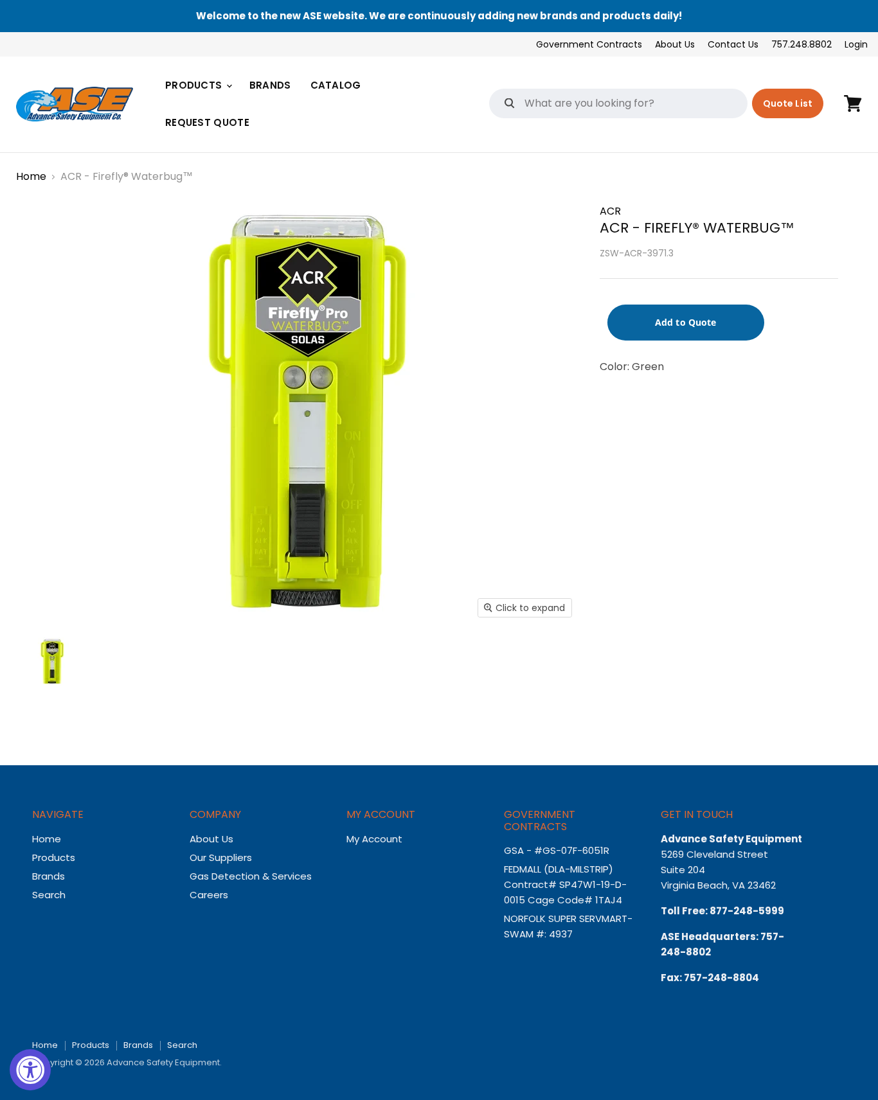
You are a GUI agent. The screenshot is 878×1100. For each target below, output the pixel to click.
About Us (675, 44)
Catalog (335, 85)
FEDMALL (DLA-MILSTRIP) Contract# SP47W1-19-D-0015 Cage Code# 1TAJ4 (565, 884)
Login (856, 44)
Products (195, 85)
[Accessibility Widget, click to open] (30, 1069)
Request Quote (207, 122)
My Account (374, 839)
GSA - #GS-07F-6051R (558, 850)
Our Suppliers (221, 857)
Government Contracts (589, 44)
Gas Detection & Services (251, 876)
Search (49, 894)
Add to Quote (686, 322)
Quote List (787, 103)
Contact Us (733, 44)
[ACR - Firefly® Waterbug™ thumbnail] (51, 661)
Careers (209, 894)
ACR (610, 211)
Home (31, 176)
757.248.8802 (801, 44)
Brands (270, 85)
